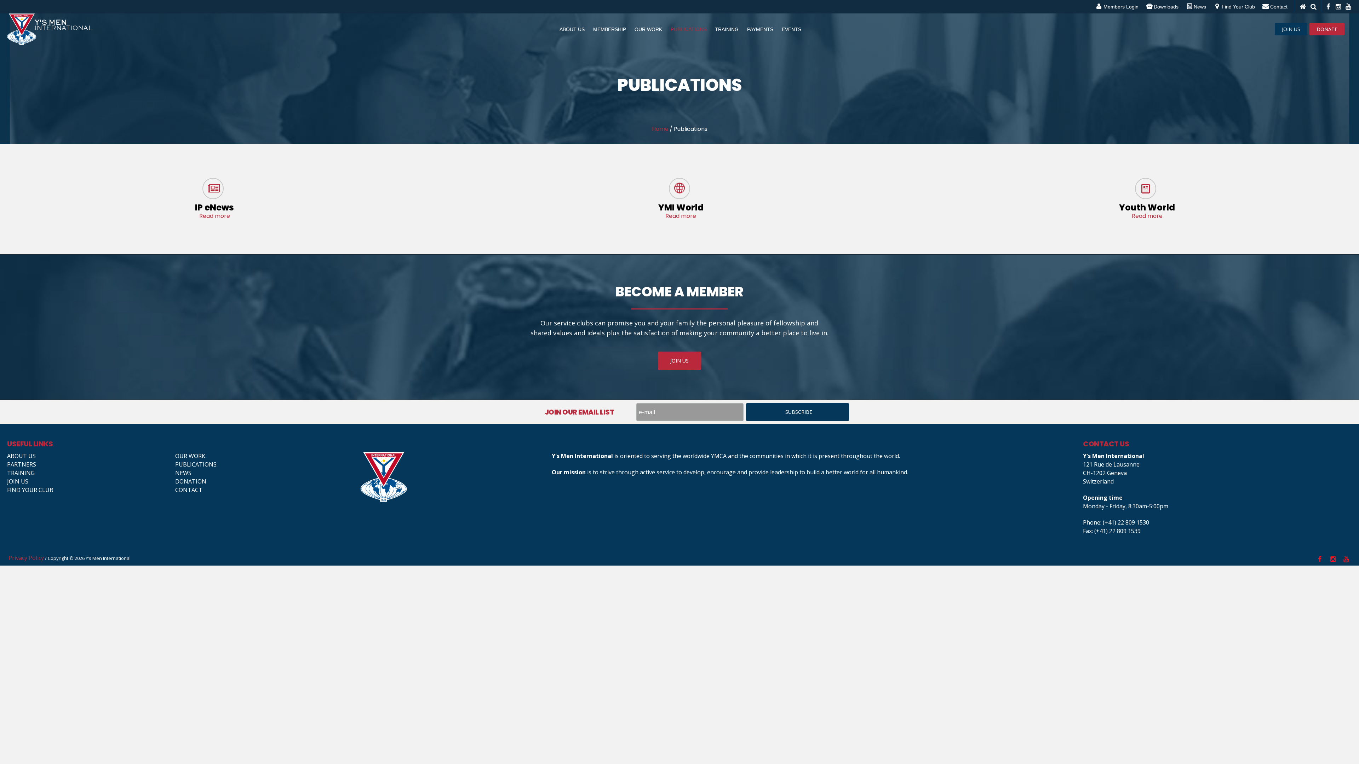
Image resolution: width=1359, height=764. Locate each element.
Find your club (30, 490)
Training (21, 473)
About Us (21, 456)
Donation (190, 481)
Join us (17, 481)
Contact (188, 490)
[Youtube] (1348, 7)
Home (660, 129)
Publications (196, 464)
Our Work (190, 456)
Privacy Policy (26, 558)
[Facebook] (1328, 7)
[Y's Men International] (452, 477)
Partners (21, 464)
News (183, 473)
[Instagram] (1338, 7)
